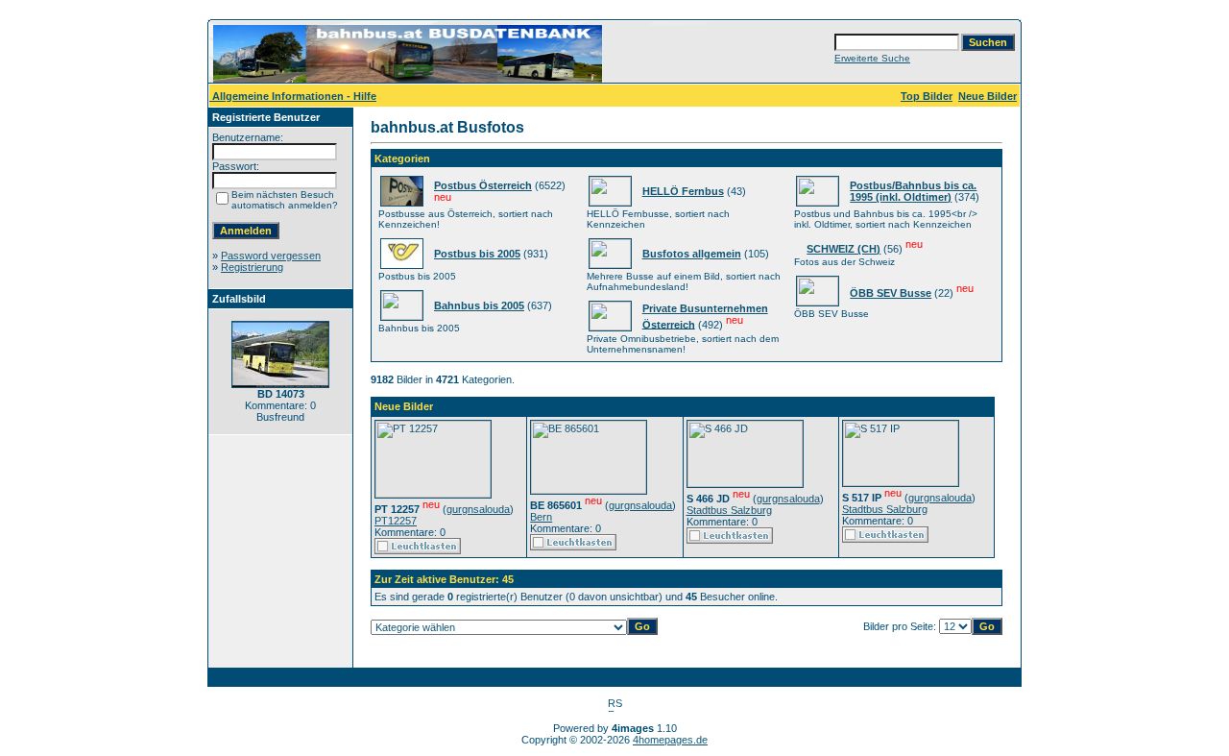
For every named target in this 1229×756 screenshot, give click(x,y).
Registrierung (252, 267)
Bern (541, 517)
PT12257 (395, 520)
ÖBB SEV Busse (890, 293)
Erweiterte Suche (872, 58)
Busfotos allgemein (691, 253)
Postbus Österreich (483, 185)
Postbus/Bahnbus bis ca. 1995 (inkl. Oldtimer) (913, 191)
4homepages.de (670, 739)
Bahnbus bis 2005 (479, 305)
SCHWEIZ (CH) (843, 249)
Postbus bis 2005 (477, 253)
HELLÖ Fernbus (683, 191)
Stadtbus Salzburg (729, 510)
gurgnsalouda (478, 509)
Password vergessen (271, 255)
